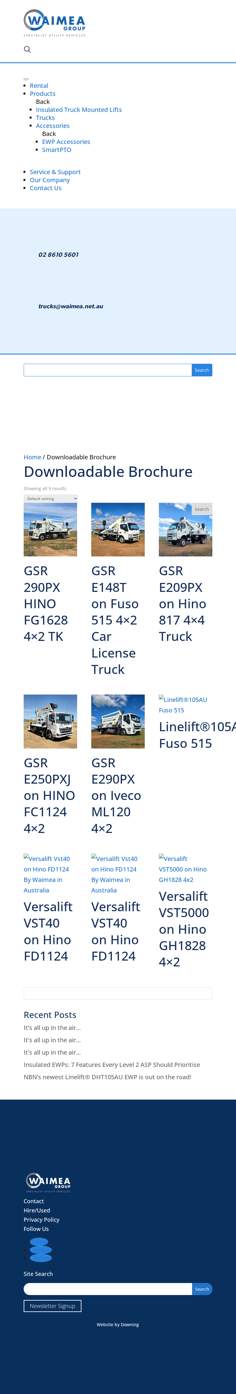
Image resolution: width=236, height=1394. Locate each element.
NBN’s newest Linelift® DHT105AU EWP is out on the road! (107, 1077)
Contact (34, 1201)
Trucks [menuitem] (45, 117)
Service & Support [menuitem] (55, 172)
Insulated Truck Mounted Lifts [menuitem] (79, 109)
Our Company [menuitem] (50, 180)
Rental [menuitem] (39, 85)
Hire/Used (37, 1210)
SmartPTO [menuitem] (57, 150)
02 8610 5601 (58, 255)
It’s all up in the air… (52, 1027)
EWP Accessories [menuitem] (66, 141)
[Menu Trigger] (26, 79)
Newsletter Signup (52, 1306)
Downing (130, 1324)
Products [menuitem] (43, 93)
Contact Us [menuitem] (46, 188)
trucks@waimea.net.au (70, 306)
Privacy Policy (41, 1219)
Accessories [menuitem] (53, 125)
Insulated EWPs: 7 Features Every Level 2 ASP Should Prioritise (112, 1064)
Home (32, 457)
